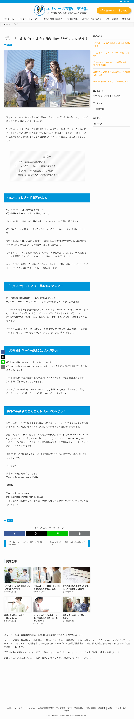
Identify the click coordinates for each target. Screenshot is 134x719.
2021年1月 (100, 109)
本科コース (11, 708)
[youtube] (121, 1)
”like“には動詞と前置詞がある (32, 162)
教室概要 (101, 708)
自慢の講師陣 (90, 708)
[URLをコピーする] (79, 533)
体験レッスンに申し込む (117, 708)
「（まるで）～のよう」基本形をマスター (38, 166)
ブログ (9, 45)
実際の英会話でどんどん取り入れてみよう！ (39, 175)
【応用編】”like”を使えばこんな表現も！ (37, 170)
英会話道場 (60, 708)
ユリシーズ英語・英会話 (67, 9)
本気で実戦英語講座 (46, 708)
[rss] (124, 1)
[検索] (128, 1)
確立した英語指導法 (75, 708)
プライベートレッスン (27, 708)
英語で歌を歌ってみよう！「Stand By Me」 (111, 81)
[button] (14, 533)
